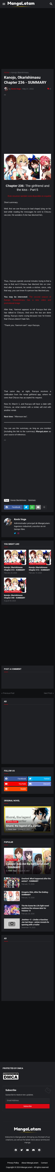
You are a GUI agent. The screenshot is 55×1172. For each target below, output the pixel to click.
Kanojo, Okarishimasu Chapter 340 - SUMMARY (14, 596)
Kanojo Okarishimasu (20, 73)
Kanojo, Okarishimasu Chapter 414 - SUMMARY (14, 568)
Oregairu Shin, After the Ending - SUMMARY (35, 893)
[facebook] (15, 1150)
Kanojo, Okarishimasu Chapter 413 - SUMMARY (39, 568)
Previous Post (8, 693)
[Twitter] (26, 507)
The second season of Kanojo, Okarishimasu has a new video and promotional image (27, 300)
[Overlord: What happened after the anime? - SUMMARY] (12, 882)
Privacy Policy (13, 1163)
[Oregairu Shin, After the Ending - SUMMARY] (12, 896)
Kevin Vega (20, 519)
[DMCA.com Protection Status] (11, 1079)
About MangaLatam (29, 1163)
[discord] (33, 1150)
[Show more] (44, 507)
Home (6, 73)
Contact (44, 1163)
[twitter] (15, 533)
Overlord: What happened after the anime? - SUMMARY (36, 880)
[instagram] (18, 533)
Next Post (48, 693)
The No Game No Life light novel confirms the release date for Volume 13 (35, 908)
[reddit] (39, 1150)
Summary (32, 500)
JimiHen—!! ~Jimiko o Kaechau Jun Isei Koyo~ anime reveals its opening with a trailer (35, 922)
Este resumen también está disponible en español (29, 196)
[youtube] (27, 1150)
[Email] (38, 507)
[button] (3, 4)
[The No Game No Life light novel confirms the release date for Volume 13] (12, 909)
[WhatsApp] (32, 507)
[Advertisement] (27, 38)
